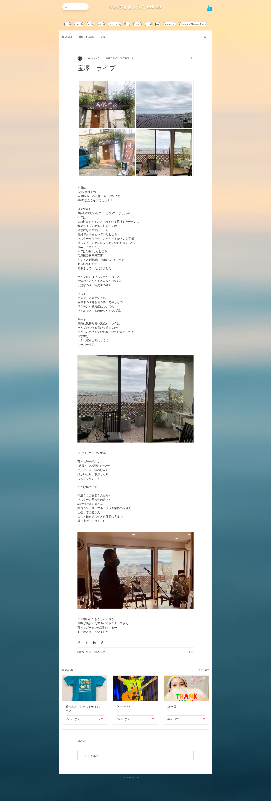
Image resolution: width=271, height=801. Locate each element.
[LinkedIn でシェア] (94, 642)
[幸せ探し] (186, 688)
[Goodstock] (135, 688)
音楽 (103, 37)
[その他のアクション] (192, 58)
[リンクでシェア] (102, 642)
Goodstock (123, 706)
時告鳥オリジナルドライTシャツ (83, 708)
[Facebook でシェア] (78, 642)
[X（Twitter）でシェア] (86, 642)
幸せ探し (173, 706)
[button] (210, 8)
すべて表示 (203, 670)
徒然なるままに (86, 37)
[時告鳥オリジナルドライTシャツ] (84, 688)
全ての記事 (67, 37)
